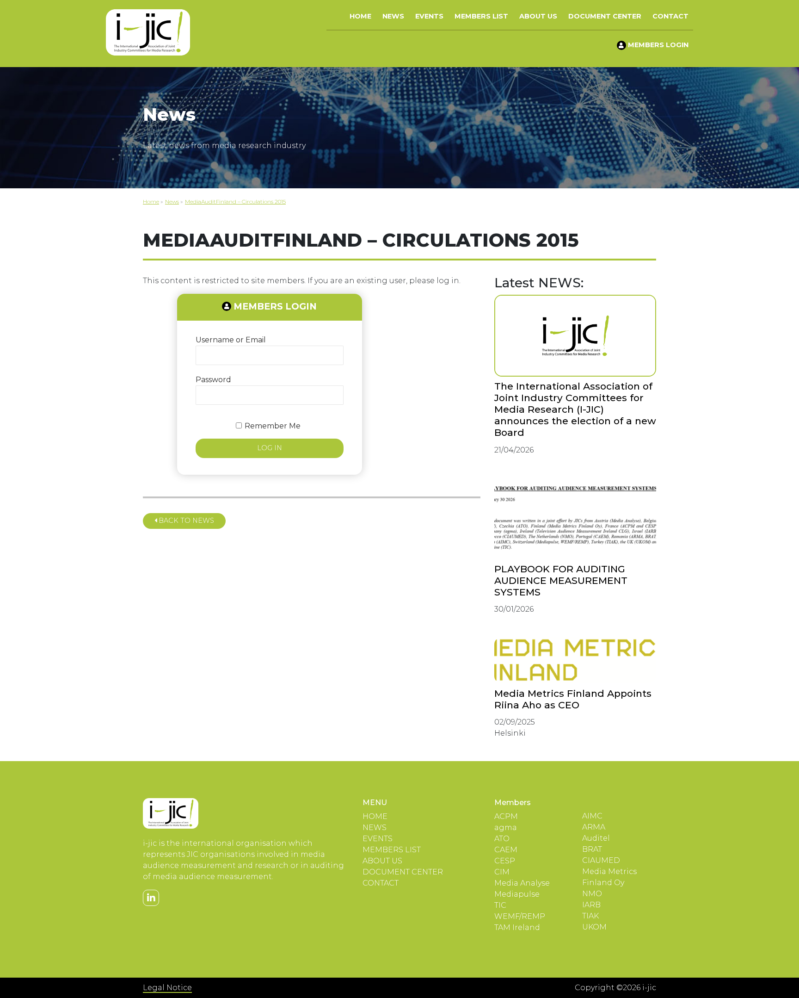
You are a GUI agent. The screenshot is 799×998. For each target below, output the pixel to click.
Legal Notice (167, 987)
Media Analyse (522, 883)
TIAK (590, 915)
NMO (592, 893)
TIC (500, 905)
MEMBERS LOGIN (657, 45)
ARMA (593, 827)
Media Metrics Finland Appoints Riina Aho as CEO (572, 699)
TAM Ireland (517, 927)
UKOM (594, 927)
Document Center (604, 16)
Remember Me (273, 426)
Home (360, 16)
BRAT (592, 849)
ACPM (506, 816)
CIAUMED (601, 860)
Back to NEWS (185, 520)
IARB (591, 904)
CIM (502, 872)
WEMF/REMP (519, 916)
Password (213, 379)
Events (429, 16)
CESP (504, 860)
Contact (670, 16)
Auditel (596, 838)
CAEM (505, 849)
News (393, 16)
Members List (481, 16)
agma (505, 827)
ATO (502, 838)
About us (538, 16)
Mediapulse (517, 894)
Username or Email (231, 339)
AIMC (592, 816)
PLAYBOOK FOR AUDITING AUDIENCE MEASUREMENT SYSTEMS (560, 580)
